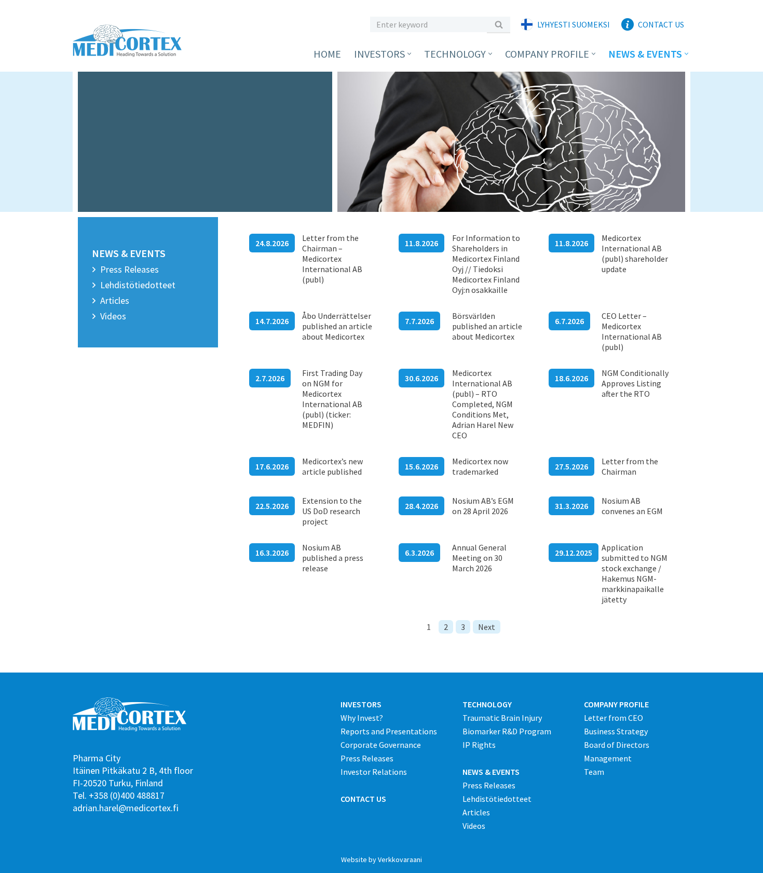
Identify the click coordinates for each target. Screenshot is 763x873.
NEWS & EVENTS (491, 772)
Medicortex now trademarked (480, 466)
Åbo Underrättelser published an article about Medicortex (337, 326)
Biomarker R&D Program (506, 731)
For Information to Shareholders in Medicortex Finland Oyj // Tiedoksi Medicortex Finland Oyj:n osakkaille (486, 264)
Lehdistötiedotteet (137, 285)
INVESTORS (361, 704)
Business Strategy (616, 731)
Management (608, 758)
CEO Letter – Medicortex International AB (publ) (632, 331)
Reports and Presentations (388, 731)
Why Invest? (361, 718)
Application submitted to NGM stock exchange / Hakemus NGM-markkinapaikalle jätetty (634, 573)
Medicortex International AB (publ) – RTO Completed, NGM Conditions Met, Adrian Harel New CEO (482, 404)
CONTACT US (363, 799)
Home (327, 53)
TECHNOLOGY (487, 704)
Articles (114, 300)
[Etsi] (498, 24)
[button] (409, 54)
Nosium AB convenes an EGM (632, 505)
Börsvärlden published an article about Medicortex (487, 326)
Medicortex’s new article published (332, 466)
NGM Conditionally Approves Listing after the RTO (635, 383)
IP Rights (479, 745)
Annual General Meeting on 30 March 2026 (479, 557)
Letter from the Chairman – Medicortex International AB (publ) (332, 259)
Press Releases (129, 269)
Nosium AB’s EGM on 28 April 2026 (483, 505)
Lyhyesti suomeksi (573, 24)
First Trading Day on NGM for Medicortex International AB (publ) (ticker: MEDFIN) (332, 399)
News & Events (129, 253)
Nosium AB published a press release (332, 557)
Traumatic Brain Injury (502, 718)
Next (486, 627)
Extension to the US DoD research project (332, 511)
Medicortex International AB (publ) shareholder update (635, 253)
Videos (113, 316)
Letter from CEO (613, 718)
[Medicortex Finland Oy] (130, 40)
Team (594, 772)
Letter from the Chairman (630, 466)
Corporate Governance (380, 745)
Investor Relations (373, 772)
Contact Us (661, 24)
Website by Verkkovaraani (381, 859)
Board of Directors (616, 745)
